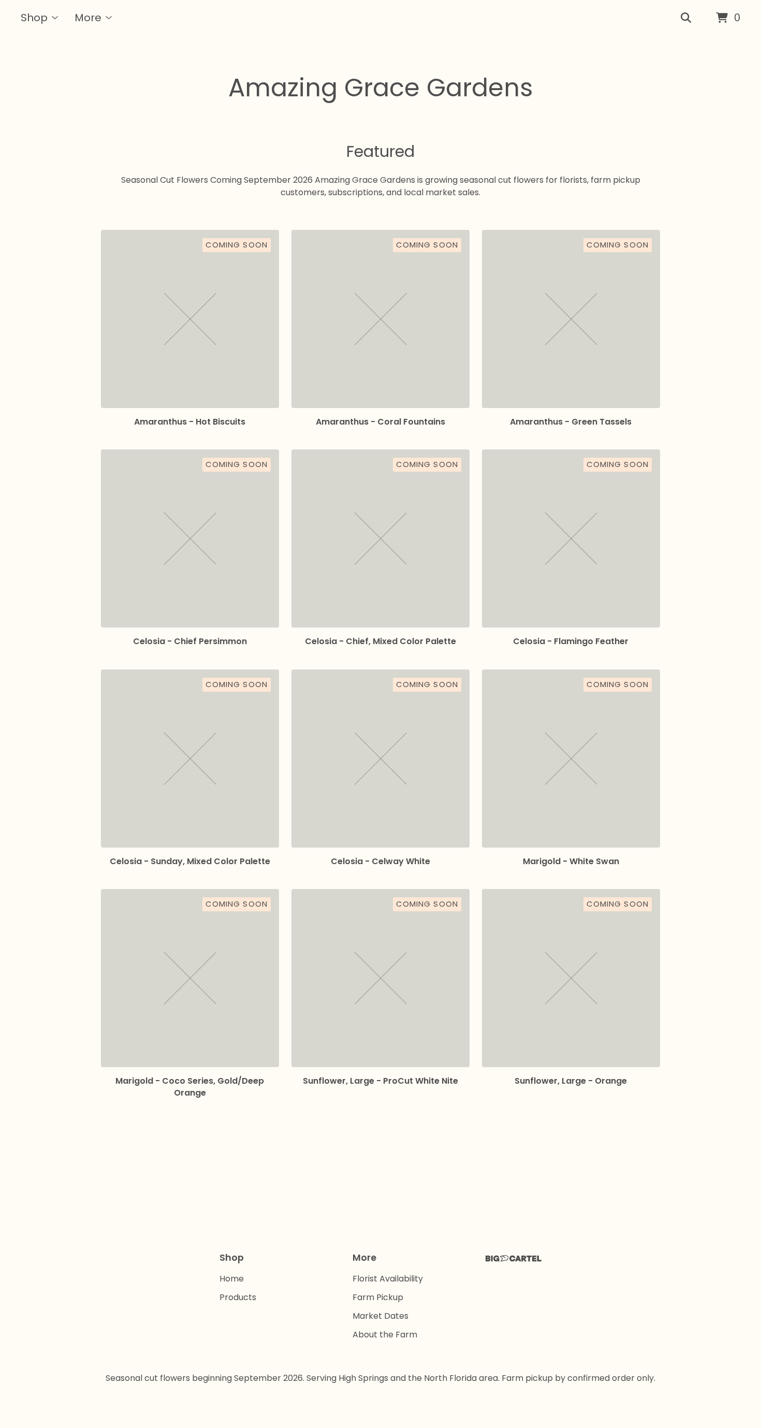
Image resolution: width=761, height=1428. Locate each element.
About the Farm (385, 1334)
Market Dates (380, 1316)
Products (237, 1297)
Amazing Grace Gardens (380, 87)
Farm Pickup (378, 1297)
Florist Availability (388, 1279)
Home (231, 1279)
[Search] (686, 18)
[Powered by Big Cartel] (514, 1258)
